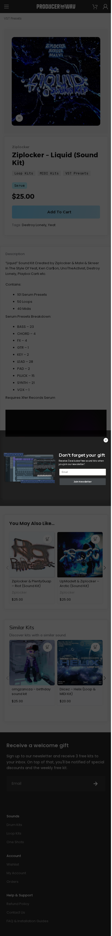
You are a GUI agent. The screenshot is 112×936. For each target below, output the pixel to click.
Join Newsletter (83, 481)
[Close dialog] (105, 440)
